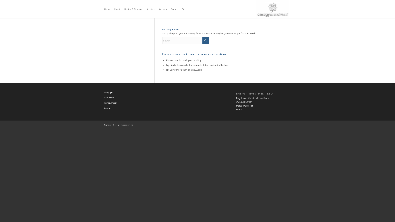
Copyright (108, 92)
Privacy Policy (110, 102)
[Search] (183, 9)
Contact (107, 108)
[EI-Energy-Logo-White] (273, 9)
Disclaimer (109, 97)
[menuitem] (107, 9)
